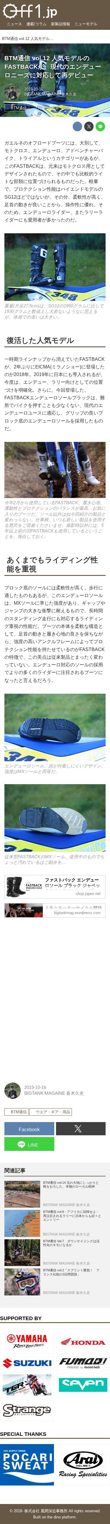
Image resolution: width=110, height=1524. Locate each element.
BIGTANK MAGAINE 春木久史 (50, 94)
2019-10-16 (33, 89)
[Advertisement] (48, 959)
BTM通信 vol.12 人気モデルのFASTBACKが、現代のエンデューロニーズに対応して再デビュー (52, 66)
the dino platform (61, 1517)
